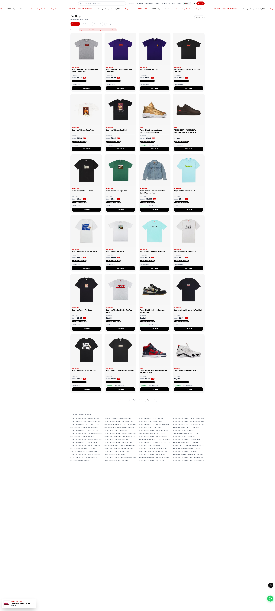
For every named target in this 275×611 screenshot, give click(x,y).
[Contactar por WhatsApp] (270, 599)
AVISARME (150, 313)
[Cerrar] (155, 296)
